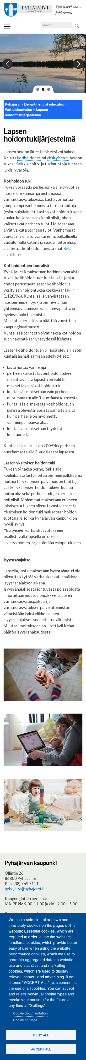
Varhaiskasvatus (18, 109)
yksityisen (56, 157)
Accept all (41, 1049)
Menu (7, 26)
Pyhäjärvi (12, 104)
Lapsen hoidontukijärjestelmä (26, 112)
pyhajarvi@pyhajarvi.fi (24, 888)
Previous (7, 64)
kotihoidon (27, 157)
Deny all (41, 1035)
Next (78, 64)
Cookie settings (25, 1019)
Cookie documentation (30, 1013)
